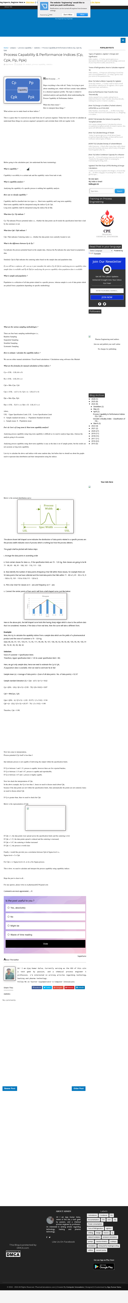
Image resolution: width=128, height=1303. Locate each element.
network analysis (94, 1237)
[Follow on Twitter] (104, 304)
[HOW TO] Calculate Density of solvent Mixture (105, 144)
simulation (92, 1246)
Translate (97, 254)
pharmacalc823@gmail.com (38, 884)
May (95, 409)
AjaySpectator (45, 982)
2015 (93, 444)
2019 (93, 433)
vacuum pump (101, 1250)
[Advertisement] (64, 29)
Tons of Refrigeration (95, 1228)
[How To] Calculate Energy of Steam (101, 133)
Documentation (93, 1220)
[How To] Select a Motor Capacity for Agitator (105, 81)
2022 (93, 426)
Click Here (5, 2)
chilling (90, 1233)
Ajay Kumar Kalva (114, 1287)
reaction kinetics (101, 1241)
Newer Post (9, 1088)
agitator (109, 1228)
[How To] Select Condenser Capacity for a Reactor (106, 155)
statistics (37, 48)
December (97, 407)
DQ (111, 1215)
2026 (93, 399)
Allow (82, 15)
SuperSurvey (82, 956)
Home (6, 48)
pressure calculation (110, 1237)
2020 (93, 431)
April (95, 412)
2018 (93, 436)
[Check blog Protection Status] (13, 1257)
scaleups (113, 1241)
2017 (93, 439)
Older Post (79, 1088)
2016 (93, 441)
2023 (93, 404)
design (98, 1233)
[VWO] (50, 15)
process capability (25, 48)
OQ (115, 1220)
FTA (103, 1220)
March (96, 423)
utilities (90, 1250)
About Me (8, 7)
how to (106, 1233)
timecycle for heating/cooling (109, 1246)
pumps (90, 1241)
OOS (109, 1220)
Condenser (103, 1215)
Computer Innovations (75, 1287)
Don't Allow (68, 15)
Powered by (44, 15)
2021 (93, 428)
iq (112, 1233)
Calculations (92, 1215)
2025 (93, 401)
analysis (13, 48)
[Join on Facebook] (100, 304)
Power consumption (95, 1224)
